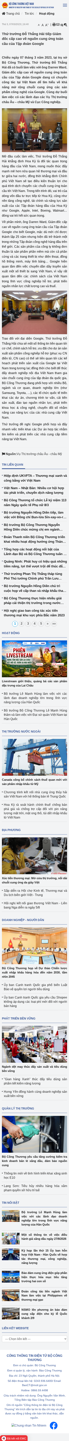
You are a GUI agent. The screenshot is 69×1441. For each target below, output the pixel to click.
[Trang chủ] (28, 5)
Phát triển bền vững (18, 1018)
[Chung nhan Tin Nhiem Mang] (29, 1425)
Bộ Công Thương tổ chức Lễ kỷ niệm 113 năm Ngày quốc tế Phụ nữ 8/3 (35, 502)
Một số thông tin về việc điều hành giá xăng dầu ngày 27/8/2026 (44, 1236)
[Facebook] (54, 1425)
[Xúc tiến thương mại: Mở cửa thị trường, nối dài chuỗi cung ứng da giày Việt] (34, 855)
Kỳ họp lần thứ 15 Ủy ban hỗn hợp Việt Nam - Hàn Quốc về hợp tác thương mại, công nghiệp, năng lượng (44, 1256)
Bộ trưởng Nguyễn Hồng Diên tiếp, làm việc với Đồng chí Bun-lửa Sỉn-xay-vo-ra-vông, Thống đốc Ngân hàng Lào (35, 515)
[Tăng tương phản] (61, 24)
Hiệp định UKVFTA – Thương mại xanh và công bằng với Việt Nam (35, 478)
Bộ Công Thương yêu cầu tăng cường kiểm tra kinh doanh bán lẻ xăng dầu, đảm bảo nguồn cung (34, 1161)
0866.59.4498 (39, 1390)
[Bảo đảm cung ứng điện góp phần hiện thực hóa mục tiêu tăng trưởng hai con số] (11, 1277)
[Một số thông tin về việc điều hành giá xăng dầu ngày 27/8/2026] (11, 1238)
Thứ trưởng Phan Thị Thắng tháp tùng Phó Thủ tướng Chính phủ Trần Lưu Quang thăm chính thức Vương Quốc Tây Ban (35, 576)
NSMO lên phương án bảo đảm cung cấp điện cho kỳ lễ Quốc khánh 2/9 (44, 1314)
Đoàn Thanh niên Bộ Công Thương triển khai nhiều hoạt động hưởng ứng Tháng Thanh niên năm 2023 (34, 539)
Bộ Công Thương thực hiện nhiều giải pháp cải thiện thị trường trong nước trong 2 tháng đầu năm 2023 (33, 601)
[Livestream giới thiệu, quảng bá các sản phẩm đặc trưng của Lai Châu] (34, 658)
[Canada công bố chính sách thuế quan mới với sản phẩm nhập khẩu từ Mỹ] (34, 757)
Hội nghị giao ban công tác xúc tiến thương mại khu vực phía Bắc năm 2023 (34, 613)
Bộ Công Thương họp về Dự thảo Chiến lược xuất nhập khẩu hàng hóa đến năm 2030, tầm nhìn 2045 (34, 972)
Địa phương (11, 830)
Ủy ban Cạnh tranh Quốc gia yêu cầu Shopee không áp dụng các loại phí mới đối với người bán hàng (35, 1002)
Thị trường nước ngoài (21, 731)
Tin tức (29, 13)
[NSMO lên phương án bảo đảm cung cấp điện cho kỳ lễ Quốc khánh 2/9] (11, 1313)
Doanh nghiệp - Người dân (23, 920)
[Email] (57, 24)
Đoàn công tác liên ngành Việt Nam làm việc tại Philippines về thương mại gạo (44, 1295)
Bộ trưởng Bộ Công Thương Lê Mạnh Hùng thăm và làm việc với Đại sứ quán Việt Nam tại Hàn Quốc (35, 715)
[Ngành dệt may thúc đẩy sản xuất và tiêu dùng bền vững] (34, 1044)
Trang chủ (12, 13)
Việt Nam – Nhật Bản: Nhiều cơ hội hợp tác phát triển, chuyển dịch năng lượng (34, 490)
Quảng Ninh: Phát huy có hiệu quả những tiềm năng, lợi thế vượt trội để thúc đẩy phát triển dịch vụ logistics (35, 564)
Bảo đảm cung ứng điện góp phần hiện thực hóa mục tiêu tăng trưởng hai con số (44, 1277)
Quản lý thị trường (18, 1108)
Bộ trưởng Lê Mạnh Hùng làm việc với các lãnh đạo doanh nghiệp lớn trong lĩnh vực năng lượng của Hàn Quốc (35, 698)
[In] (54, 24)
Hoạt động (46, 13)
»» (54, 623)
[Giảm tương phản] (65, 24)
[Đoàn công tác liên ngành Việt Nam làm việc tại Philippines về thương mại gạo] (11, 1295)
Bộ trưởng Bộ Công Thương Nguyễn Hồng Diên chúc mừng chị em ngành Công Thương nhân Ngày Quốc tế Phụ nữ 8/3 (35, 527)
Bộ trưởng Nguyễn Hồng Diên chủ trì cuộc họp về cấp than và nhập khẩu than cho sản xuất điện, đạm (34, 588)
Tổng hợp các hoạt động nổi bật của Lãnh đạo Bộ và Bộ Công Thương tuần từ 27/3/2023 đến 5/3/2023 (35, 552)
